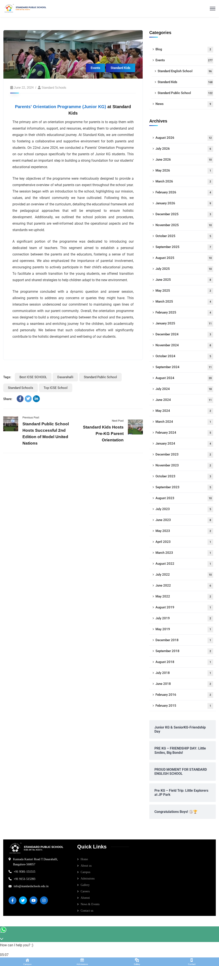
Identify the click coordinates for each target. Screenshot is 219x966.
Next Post (117, 420)
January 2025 (183, 323)
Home (84, 859)
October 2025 (183, 236)
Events (95, 68)
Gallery (85, 885)
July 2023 (183, 509)
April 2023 (183, 542)
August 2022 (183, 564)
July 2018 (183, 673)
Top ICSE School (56, 388)
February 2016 (183, 695)
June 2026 (183, 159)
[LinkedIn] (36, 398)
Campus (85, 872)
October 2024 (183, 356)
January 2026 (183, 203)
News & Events (90, 904)
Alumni (85, 897)
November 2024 (183, 345)
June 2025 (183, 280)
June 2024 (183, 400)
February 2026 (183, 192)
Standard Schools (53, 87)
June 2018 (183, 684)
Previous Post (30, 417)
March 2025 (183, 301)
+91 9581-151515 (24, 871)
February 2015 (183, 706)
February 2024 (183, 432)
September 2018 (183, 651)
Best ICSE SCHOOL (33, 377)
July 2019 (183, 618)
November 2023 (183, 465)
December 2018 (183, 640)
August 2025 (183, 258)
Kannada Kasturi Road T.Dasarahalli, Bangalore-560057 (35, 862)
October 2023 (183, 476)
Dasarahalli (65, 377)
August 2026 (183, 138)
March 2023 (183, 553)
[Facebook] (20, 398)
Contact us (87, 910)
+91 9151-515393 (24, 879)
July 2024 (183, 389)
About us (86, 865)
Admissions (88, 878)
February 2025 (183, 312)
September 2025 (183, 247)
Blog (183, 49)
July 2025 (183, 269)
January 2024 (183, 443)
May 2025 (183, 291)
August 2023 (183, 498)
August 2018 (183, 662)
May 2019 (183, 629)
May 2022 (183, 596)
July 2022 (183, 574)
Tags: (7, 377)
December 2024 (183, 334)
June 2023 (183, 520)
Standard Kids (120, 68)
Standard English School (185, 71)
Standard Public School (100, 377)
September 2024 (183, 367)
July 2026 (183, 149)
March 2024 (183, 422)
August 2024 (183, 378)
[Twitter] (28, 398)
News (183, 104)
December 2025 (183, 214)
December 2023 (183, 454)
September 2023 (183, 487)
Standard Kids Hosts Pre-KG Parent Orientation (103, 433)
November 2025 (183, 225)
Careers (85, 891)
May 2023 (183, 531)
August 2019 (183, 607)
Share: (7, 399)
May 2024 (183, 411)
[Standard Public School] (25, 8)
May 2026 (183, 170)
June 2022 (183, 585)
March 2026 (183, 181)
